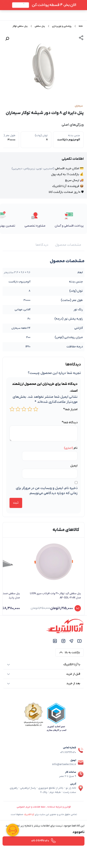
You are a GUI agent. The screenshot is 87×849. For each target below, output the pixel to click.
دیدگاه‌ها (41, 245)
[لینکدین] (54, 640)
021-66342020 (68, 752)
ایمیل (73, 466)
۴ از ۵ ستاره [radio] (17, 409)
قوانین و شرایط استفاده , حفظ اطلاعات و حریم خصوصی (44, 806)
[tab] (68, 244)
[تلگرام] (71, 640)
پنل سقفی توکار (19, 26)
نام (75, 448)
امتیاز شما (70, 409)
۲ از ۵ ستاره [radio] (29, 409)
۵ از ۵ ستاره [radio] (12, 409)
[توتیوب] (79, 640)
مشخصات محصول (68, 245)
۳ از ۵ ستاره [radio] (23, 409)
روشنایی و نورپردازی (61, 26)
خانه (81, 26)
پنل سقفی (40, 26)
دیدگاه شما (69, 422)
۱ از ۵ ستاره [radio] (35, 409)
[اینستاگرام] (63, 640)
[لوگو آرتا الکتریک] (65, 626)
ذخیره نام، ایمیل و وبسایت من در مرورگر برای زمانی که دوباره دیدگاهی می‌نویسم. (46, 490)
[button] (7, 39)
